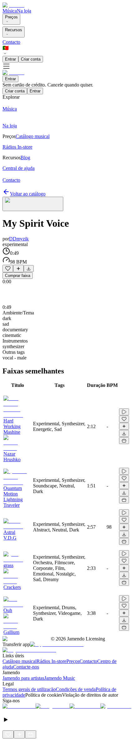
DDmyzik (19, 238)
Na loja (24, 10)
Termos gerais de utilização (29, 689)
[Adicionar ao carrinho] (124, 440)
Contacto (11, 42)
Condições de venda (76, 689)
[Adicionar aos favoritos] (7, 268)
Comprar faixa (17, 275)
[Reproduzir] (124, 411)
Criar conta (31, 59)
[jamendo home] (13, 5)
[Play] (32, 204)
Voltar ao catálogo (27, 193)
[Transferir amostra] (29, 268)
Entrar (10, 59)
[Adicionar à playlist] (18, 268)
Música (9, 10)
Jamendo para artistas (23, 678)
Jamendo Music (59, 678)
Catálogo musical (19, 661)
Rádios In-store (51, 661)
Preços (11, 17)
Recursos (13, 29)
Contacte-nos (26, 666)
